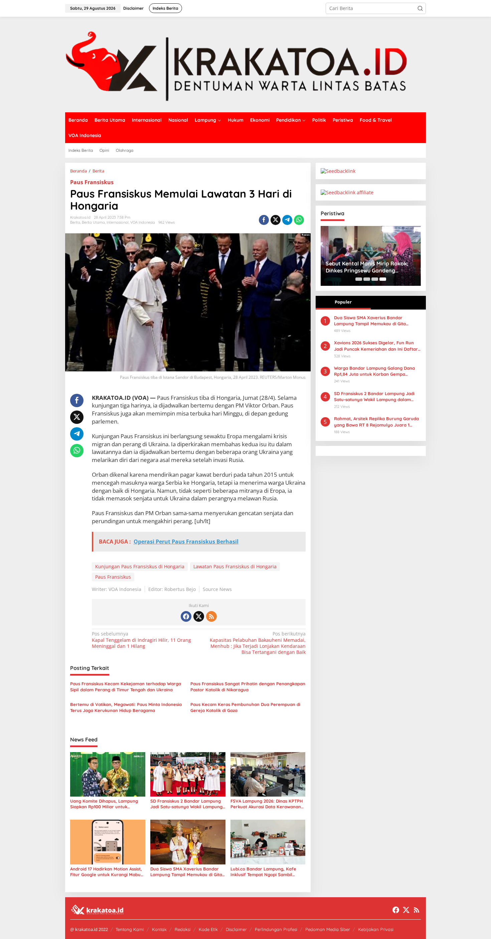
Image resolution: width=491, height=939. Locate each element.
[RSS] (211, 616)
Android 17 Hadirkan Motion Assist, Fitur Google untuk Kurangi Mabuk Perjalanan (106, 871)
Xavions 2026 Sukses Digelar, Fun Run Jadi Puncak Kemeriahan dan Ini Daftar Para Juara (376, 346)
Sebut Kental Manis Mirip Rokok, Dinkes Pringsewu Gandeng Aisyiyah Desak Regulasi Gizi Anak (369, 267)
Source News (217, 589)
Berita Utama (93, 222)
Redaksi (183, 929)
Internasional (118, 222)
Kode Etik (208, 929)
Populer (343, 302)
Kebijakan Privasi (375, 929)
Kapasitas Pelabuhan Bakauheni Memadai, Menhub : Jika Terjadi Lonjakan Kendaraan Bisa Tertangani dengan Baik (257, 643)
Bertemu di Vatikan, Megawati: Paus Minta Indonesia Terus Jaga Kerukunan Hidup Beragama (126, 707)
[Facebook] (186, 616)
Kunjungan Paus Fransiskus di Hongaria (139, 566)
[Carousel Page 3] (374, 279)
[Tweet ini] (276, 220)
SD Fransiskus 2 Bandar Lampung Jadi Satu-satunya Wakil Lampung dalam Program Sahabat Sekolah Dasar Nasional (186, 804)
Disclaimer (236, 929)
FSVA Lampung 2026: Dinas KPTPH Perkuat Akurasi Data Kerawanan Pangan (266, 804)
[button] (420, 8)
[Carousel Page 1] (358, 279)
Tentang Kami (130, 929)
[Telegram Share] (287, 220)
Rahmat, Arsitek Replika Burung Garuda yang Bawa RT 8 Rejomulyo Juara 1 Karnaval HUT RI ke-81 (376, 422)
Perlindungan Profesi (276, 929)
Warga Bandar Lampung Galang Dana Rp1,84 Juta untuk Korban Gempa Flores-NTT (374, 371)
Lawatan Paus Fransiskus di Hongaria (235, 566)
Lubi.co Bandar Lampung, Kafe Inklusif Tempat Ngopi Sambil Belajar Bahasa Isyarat (263, 871)
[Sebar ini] (264, 220)
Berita (75, 222)
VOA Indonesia (142, 222)
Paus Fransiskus (92, 182)
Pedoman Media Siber (327, 929)
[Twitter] (198, 616)
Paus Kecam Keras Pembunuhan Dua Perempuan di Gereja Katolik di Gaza (245, 707)
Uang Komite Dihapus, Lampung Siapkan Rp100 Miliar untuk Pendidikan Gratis (104, 804)
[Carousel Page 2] (366, 279)
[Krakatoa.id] (245, 64)
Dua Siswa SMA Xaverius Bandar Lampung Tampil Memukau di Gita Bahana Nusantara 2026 (186, 871)
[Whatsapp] (299, 220)
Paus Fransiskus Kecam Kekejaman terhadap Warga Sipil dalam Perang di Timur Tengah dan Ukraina (125, 686)
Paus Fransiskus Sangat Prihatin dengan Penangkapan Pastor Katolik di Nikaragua (247, 686)
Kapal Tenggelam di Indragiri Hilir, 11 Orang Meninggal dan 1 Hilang (141, 640)
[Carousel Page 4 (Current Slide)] (382, 279)
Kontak (159, 929)
